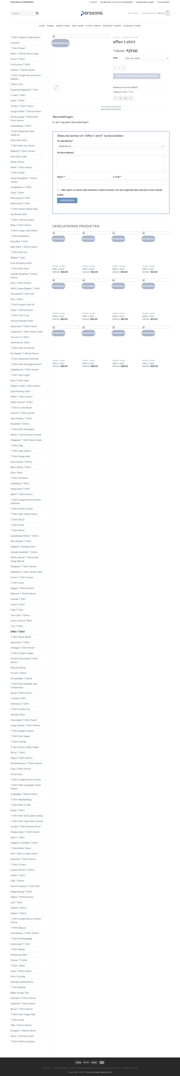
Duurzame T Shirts (21, 462)
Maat (115, 58)
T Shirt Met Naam (20, 736)
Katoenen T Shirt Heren (24, 326)
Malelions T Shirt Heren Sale (26, 572)
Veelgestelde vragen (145, 2)
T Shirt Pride (18, 172)
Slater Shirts (17, 162)
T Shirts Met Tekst (21, 848)
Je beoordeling (65, 152)
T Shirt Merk (17, 530)
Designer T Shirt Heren (23, 566)
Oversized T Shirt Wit (22, 293)
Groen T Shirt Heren (22, 577)
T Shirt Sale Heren (21, 451)
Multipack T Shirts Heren (25, 353)
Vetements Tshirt (20, 342)
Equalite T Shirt (19, 241)
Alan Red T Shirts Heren (24, 247)
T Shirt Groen (18, 864)
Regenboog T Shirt (21, 891)
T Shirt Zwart (18, 48)
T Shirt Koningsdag (21, 938)
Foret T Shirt (18, 59)
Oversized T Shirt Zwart (24, 720)
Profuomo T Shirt (20, 64)
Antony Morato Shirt (22, 321)
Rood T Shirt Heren (21, 693)
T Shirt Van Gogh (20, 375)
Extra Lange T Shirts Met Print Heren (24, 119)
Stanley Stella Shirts (22, 982)
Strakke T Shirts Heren (23, 1030)
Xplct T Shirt (18, 837)
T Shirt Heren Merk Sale (24, 209)
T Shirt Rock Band (21, 637)
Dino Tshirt (78, 26)
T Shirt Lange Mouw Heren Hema (26, 920)
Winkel (50, 26)
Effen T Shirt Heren (21, 396)
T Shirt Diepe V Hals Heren (25, 37)
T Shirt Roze (17, 1020)
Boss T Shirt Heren (21, 225)
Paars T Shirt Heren (21, 758)
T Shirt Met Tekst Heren (24, 514)
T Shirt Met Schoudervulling (27, 815)
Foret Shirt (17, 774)
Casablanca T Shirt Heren (25, 369)
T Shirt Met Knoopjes (22, 429)
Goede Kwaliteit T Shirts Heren (24, 276)
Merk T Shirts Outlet (22, 1036)
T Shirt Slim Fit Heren (22, 348)
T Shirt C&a (17, 445)
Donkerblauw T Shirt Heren (26, 763)
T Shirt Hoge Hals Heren (24, 230)
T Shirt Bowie (18, 987)
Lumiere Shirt (18, 698)
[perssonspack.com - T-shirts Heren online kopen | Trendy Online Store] (90, 13)
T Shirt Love (17, 582)
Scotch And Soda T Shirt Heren (24, 660)
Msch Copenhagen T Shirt (25, 288)
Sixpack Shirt (18, 714)
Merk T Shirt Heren (21, 167)
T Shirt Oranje (18, 741)
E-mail (117, 177)
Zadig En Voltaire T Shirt (24, 843)
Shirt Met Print (19, 140)
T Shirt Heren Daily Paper (25, 747)
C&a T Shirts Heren (21, 1025)
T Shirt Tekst (18, 965)
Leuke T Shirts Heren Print (26, 826)
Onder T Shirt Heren (22, 106)
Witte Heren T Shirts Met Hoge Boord (25, 559)
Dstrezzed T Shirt (20, 203)
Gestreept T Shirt (20, 944)
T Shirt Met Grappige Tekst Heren (26, 787)
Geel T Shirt (17, 192)
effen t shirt (58, 269)
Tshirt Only (17, 84)
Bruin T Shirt (18, 752)
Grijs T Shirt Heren (21, 769)
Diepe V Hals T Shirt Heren (25, 386)
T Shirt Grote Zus (20, 709)
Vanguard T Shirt (20, 489)
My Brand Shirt (19, 214)
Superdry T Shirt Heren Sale (26, 331)
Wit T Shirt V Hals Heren (24, 853)
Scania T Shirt (18, 599)
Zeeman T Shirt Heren (23, 859)
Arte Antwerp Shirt (21, 263)
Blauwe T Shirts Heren (23, 593)
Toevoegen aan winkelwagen (136, 76)
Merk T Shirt (17, 100)
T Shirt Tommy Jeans (22, 219)
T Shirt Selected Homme (24, 358)
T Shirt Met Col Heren (23, 145)
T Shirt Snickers (19, 478)
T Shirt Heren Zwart (22, 508)
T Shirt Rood (18, 949)
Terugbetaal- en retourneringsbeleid (116, 2)
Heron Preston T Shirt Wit (25, 886)
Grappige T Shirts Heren (24, 794)
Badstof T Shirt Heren (23, 151)
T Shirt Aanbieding (21, 799)
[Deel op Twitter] (120, 98)
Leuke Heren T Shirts (22, 870)
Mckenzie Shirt (19, 955)
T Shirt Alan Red (20, 268)
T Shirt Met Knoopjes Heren (26, 364)
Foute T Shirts (93, 26)
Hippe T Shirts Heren (22, 588)
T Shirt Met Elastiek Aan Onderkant (24, 686)
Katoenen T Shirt (20, 642)
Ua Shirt (15, 43)
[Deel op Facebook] (115, 98)
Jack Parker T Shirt (21, 418)
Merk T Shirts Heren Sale (25, 53)
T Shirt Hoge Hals (20, 456)
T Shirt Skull (17, 519)
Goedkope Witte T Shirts (24, 536)
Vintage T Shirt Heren (23, 647)
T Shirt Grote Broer (21, 407)
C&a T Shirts (17, 880)
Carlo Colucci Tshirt (21, 620)
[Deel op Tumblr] (131, 98)
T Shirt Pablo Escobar (23, 1041)
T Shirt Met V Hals (21, 805)
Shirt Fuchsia (18, 976)
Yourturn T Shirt (20, 337)
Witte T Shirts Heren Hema (26, 434)
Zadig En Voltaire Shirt (23, 546)
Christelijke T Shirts (21, 678)
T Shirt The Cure (20, 315)
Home (42, 26)
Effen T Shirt (18, 631)
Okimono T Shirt (20, 703)
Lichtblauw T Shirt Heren (25, 933)
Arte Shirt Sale (19, 156)
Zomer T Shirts (19, 960)
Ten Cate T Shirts (20, 615)
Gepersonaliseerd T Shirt (24, 89)
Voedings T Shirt (132, 26)
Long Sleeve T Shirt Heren (25, 725)
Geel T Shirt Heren (21, 971)
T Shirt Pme (17, 525)
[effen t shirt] (66, 247)
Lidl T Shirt (16, 902)
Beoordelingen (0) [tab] (111, 109)
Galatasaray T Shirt (21, 126)
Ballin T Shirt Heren (22, 494)
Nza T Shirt (17, 299)
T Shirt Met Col (19, 252)
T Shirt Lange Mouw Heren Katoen (26, 77)
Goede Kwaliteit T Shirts (24, 552)
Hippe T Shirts (18, 913)
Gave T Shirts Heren (22, 310)
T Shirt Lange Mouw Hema (26, 779)
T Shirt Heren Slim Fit (22, 304)
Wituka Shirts (18, 667)
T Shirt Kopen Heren (22, 731)
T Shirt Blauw (18, 927)
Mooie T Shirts (18, 908)
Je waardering (65, 141)
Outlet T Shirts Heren (23, 413)
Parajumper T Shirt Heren (25, 832)
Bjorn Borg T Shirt (21, 467)
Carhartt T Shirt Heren (23, 998)
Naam (61, 177)
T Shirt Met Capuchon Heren (27, 821)
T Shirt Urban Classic (22, 653)
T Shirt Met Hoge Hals (23, 1014)
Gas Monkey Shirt (20, 391)
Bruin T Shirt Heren (22, 1009)
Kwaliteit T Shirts (112, 26)
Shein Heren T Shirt (22, 402)
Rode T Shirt (18, 810)
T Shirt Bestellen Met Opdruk (22, 133)
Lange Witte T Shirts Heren (26, 111)
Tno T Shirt (17, 626)
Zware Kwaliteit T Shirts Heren (24, 180)
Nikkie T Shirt (63, 26)
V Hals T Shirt (18, 95)
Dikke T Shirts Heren (22, 897)
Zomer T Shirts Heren (23, 70)
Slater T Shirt (18, 875)
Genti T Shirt (18, 604)
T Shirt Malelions (20, 236)
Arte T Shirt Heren (21, 283)
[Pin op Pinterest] (125, 98)
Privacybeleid (163, 2)
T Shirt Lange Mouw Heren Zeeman (26, 501)
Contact (93, 2)
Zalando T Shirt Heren (23, 1003)
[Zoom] (56, 87)
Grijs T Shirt (17, 610)
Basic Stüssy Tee (20, 992)
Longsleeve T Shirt (21, 187)
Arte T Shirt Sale (20, 380)
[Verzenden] (37, 13)
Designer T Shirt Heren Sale (26, 440)
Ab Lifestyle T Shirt (21, 541)
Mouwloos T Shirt (20, 198)
